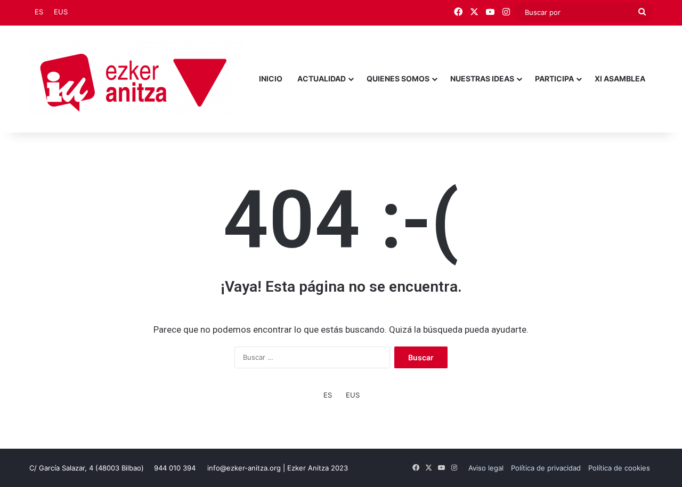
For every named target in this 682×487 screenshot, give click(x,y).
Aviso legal (486, 468)
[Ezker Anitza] (135, 79)
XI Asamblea (620, 78)
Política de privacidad (546, 468)
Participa (554, 78)
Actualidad (321, 78)
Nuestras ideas (482, 78)
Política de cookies (619, 468)
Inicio (270, 78)
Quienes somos (398, 78)
